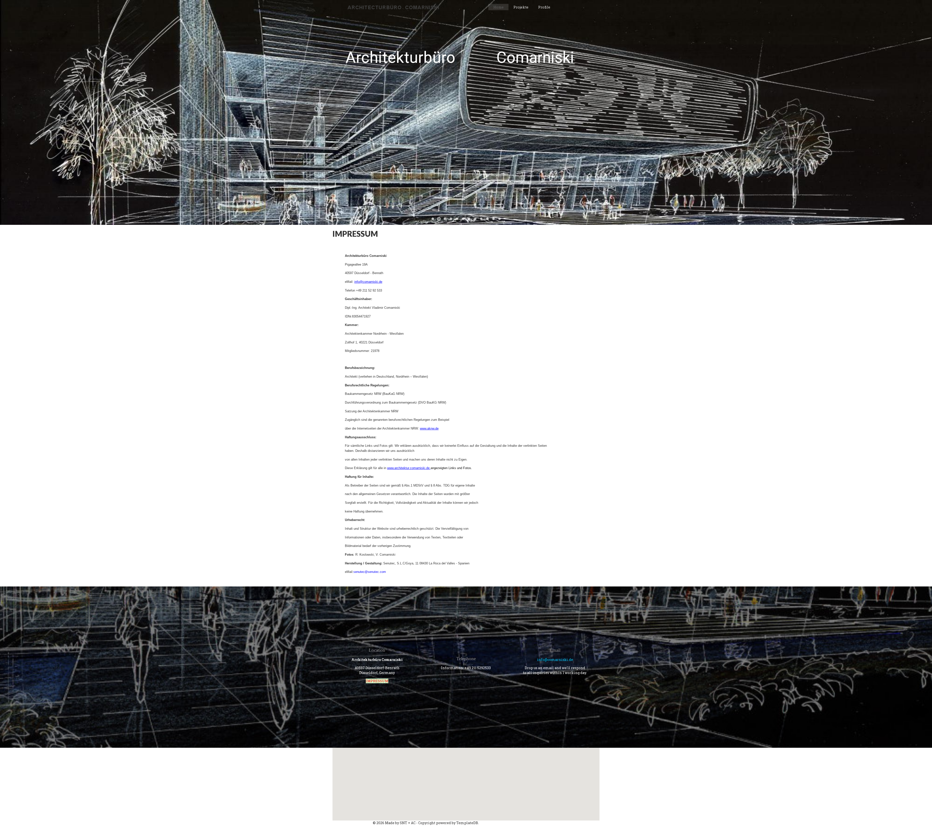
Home (498, 7)
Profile (544, 7)
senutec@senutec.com (369, 572)
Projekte (520, 7)
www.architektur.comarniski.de (408, 468)
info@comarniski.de (368, 282)
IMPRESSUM (377, 681)
